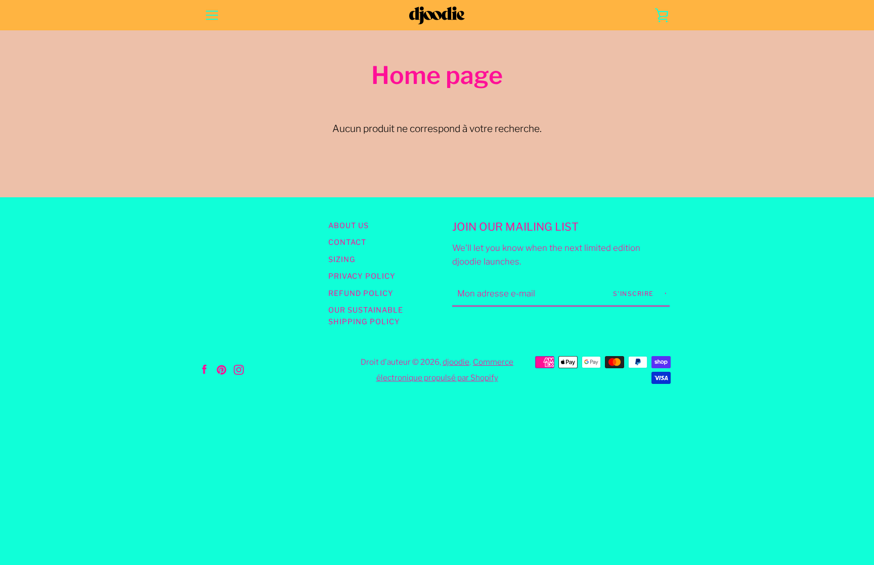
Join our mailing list (515, 226)
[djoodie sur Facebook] (204, 369)
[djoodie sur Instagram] (239, 369)
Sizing (342, 259)
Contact (347, 242)
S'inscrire (635, 293)
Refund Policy (361, 293)
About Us (348, 225)
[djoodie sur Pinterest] (221, 369)
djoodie (456, 362)
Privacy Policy (362, 276)
